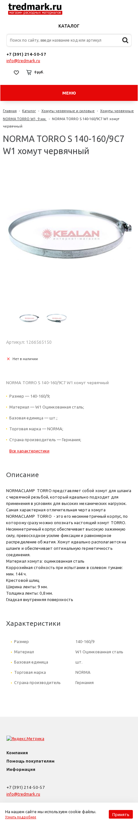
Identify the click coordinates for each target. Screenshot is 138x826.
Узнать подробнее (20, 817)
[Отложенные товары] (16, 72)
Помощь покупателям (30, 761)
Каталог (69, 26)
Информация (20, 769)
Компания (17, 752)
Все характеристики (29, 451)
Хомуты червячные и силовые (68, 111)
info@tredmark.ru (23, 60)
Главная (10, 111)
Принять (120, 814)
